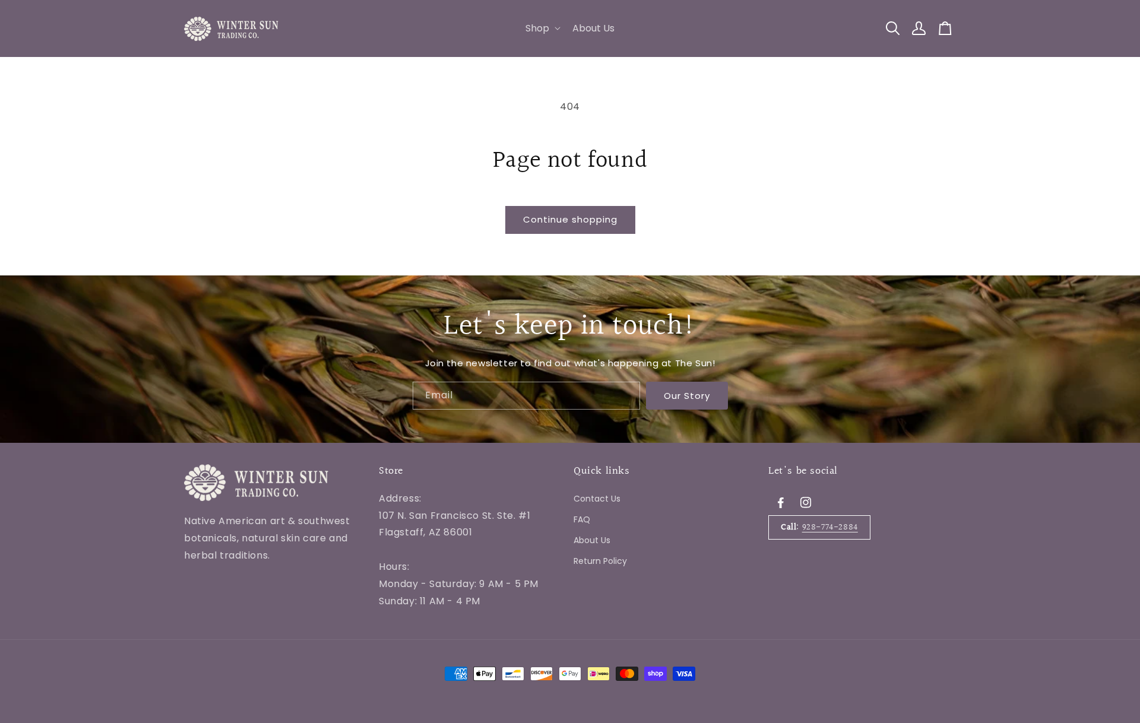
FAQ (582, 519)
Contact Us (597, 498)
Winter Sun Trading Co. (258, 636)
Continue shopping (570, 219)
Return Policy (600, 561)
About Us (592, 540)
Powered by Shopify (339, 636)
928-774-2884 (830, 527)
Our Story (687, 395)
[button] (541, 28)
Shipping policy (413, 636)
